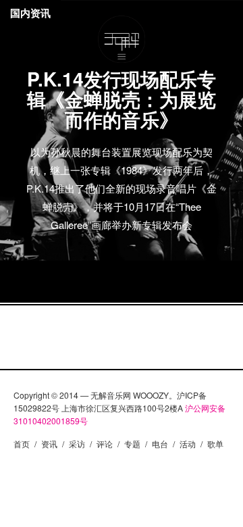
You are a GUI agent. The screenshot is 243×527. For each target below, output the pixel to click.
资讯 (49, 443)
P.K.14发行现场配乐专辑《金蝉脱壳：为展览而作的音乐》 (121, 99)
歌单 (215, 443)
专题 (132, 443)
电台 (160, 443)
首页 (22, 443)
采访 (77, 443)
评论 (105, 443)
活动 (188, 443)
